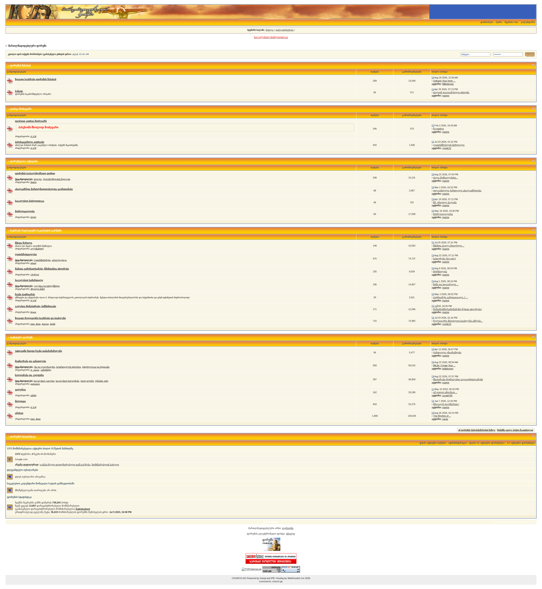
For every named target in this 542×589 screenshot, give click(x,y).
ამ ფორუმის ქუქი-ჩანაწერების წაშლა (476, 430)
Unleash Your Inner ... (444, 80)
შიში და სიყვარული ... (446, 284)
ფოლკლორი (87, 381)
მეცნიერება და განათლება (30, 361)
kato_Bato (35, 324)
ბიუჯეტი (38, 179)
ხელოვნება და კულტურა (29, 375)
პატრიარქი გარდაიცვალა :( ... (450, 297)
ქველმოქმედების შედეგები (56, 179)
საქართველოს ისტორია (68, 367)
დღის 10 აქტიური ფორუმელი (487, 443)
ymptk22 (446, 148)
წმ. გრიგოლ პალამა (445, 202)
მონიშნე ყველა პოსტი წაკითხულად (515, 430)
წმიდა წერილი (23, 243)
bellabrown (447, 368)
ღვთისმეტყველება (26, 254)
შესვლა (270, 30)
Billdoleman (448, 84)
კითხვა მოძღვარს (20, 108)
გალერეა (20, 389)
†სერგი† (34, 274)
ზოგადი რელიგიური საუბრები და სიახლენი (40, 318)
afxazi (33, 263)
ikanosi (45, 324)
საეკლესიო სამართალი (29, 280)
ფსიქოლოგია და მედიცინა (95, 367)
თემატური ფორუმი (21, 337)
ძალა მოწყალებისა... (445, 177)
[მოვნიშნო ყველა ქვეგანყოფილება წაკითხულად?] (10, 177)
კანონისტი (45, 370)
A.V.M (33, 136)
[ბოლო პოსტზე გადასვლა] (433, 77)
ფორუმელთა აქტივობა (24, 161)
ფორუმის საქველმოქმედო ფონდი (35, 173)
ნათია (33, 182)
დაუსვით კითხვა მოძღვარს (31, 121)
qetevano (35, 384)
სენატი (19, 91)
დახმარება (487, 22)
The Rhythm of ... (442, 416)
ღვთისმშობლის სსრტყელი (449, 145)
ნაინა (52, 324)
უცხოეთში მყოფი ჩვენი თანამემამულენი (38, 351)
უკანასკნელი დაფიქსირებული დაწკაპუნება (65, 464)
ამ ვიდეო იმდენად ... (445, 392)
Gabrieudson (83, 509)
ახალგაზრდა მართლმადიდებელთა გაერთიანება (44, 189)
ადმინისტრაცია (457, 443)
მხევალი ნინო (37, 289)
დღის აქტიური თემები (433, 443)
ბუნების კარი (101, 381)
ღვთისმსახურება (42, 260)
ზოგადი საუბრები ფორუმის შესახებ (35, 79)
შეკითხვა (438, 128)
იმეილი (290, 533)
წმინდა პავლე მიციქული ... (448, 245)
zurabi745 (447, 395)
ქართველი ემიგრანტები (447, 352)
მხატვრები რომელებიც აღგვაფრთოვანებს (458, 379)
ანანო (33, 395)
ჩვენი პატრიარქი (25, 294)
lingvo (33, 312)
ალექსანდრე (37, 249)
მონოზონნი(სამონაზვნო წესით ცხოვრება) (457, 309)
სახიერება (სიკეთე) (444, 258)
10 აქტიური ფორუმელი (521, 443)
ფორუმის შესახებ (20, 65)
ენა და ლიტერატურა (44, 367)
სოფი (33, 217)
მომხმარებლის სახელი (105, 464)
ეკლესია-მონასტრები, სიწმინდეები (35, 306)
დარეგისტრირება (284, 30)
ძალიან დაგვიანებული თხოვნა (451, 92)
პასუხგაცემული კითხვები (29, 142)
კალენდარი (528, 22)
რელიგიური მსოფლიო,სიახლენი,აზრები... (458, 321)
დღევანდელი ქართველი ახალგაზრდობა (457, 190)
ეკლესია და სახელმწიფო (47, 286)
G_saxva (34, 370)
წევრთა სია (511, 22)
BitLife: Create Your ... (444, 365)
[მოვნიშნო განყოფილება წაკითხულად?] (10, 80)
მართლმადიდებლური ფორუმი (27, 45)
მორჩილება (440, 271)
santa (445, 419)
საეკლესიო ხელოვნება (67, 381)
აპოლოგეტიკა (59, 260)
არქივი (19, 413)
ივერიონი (287, 528)
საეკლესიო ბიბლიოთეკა (29, 201)
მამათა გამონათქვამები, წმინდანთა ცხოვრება (42, 268)
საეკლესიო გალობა (44, 381)
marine (445, 95)
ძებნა (499, 22)
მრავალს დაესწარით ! (446, 404)
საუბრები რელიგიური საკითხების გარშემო (36, 230)
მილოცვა (20, 401)
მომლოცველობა (25, 211)
